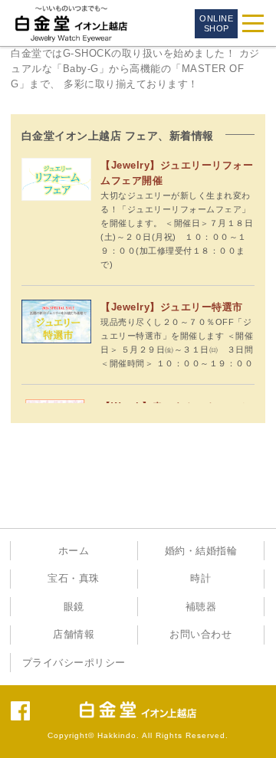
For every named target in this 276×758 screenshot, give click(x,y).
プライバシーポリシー (74, 663)
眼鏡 (74, 607)
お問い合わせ (200, 634)
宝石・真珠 (74, 578)
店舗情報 (73, 634)
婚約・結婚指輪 (201, 551)
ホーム (74, 551)
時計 (200, 578)
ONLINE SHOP (216, 23)
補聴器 (201, 607)
